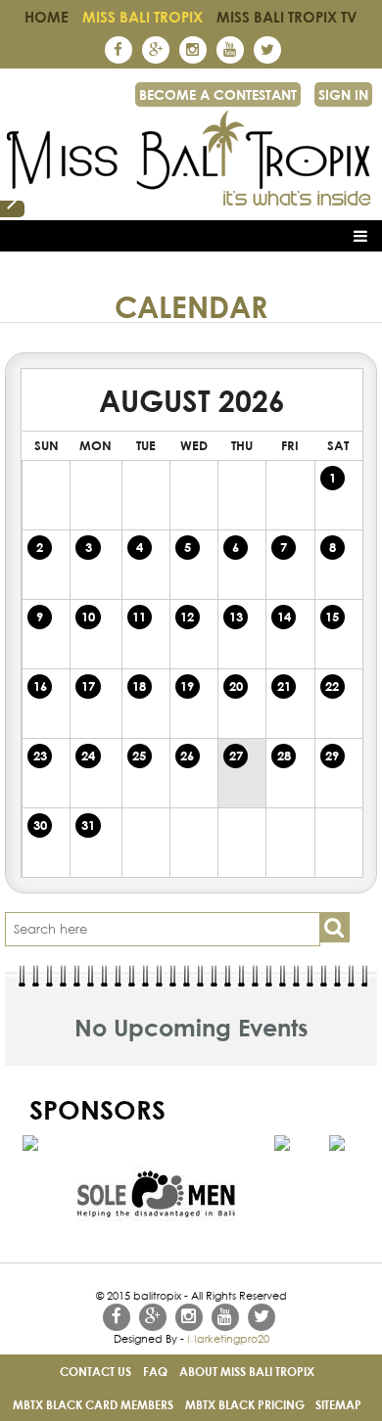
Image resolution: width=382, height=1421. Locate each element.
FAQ (155, 1371)
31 (88, 825)
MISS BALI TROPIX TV (287, 16)
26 (187, 755)
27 (236, 755)
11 (139, 616)
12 (187, 616)
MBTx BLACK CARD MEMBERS (93, 1404)
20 (236, 686)
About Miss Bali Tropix (246, 1371)
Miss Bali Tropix (142, 16)
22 (332, 686)
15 (332, 616)
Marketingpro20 (228, 1339)
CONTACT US (95, 1371)
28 (284, 755)
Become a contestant (218, 94)
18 (139, 686)
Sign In (343, 94)
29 (332, 755)
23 (40, 755)
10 (88, 616)
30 (40, 825)
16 (40, 686)
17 (88, 686)
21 (284, 686)
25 (139, 755)
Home (46, 16)
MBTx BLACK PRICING (245, 1404)
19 (187, 686)
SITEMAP (338, 1404)
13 (236, 616)
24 (88, 755)
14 (284, 616)
